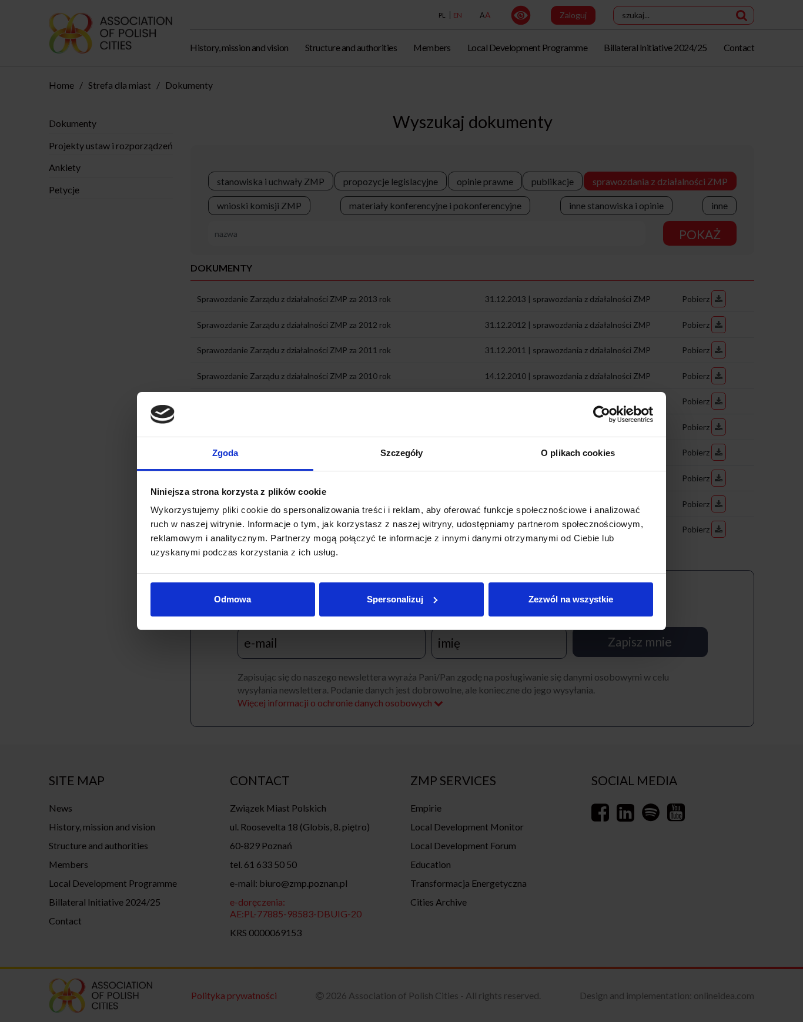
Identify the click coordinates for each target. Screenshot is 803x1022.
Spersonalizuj (395, 599)
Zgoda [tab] (225, 453)
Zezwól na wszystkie (570, 599)
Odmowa (232, 599)
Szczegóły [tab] (401, 453)
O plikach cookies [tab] (578, 453)
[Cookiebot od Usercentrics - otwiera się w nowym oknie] (601, 414)
